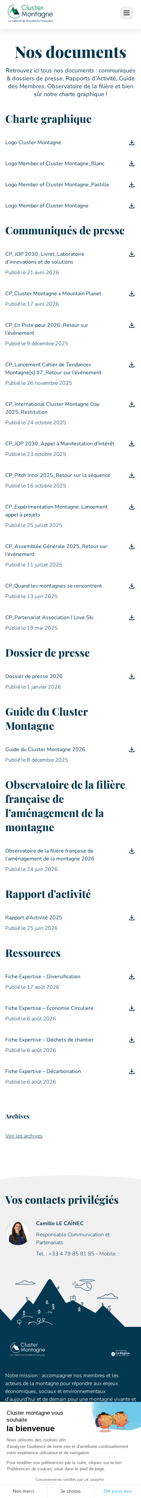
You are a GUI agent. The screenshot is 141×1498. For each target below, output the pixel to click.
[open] (126, 12)
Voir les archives (24, 1136)
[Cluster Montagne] (30, 14)
